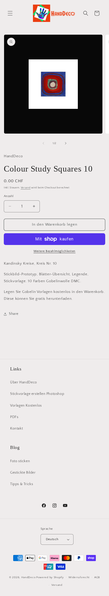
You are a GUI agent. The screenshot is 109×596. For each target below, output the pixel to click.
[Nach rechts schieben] (65, 143)
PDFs (14, 417)
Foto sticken (20, 461)
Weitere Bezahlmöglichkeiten (54, 251)
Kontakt (16, 428)
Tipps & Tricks (21, 484)
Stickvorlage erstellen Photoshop (37, 394)
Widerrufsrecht (78, 577)
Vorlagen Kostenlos (26, 406)
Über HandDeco (23, 382)
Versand (26, 187)
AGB (97, 577)
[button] (10, 13)
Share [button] (14, 314)
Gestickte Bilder (23, 473)
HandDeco (28, 577)
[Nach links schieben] (43, 143)
